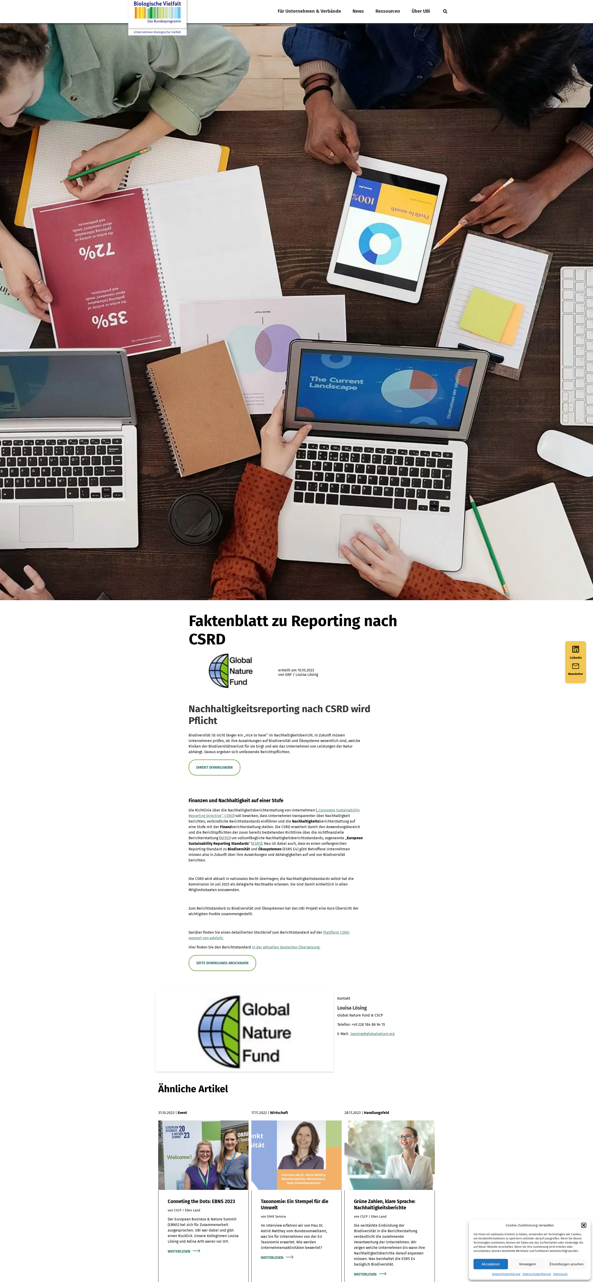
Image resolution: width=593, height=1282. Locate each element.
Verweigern (527, 1264)
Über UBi (421, 11)
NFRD (224, 838)
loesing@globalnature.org (372, 1034)
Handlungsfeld (376, 1112)
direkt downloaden (214, 767)
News (358, 11)
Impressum (560, 1274)
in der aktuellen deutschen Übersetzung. (286, 947)
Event (182, 1112)
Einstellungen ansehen (566, 1264)
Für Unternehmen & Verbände (309, 11)
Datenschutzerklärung (506, 1274)
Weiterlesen (179, 1251)
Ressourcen (387, 11)
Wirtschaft (279, 1112)
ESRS (256, 843)
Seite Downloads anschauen (222, 963)
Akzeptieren (491, 1264)
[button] (583, 1225)
